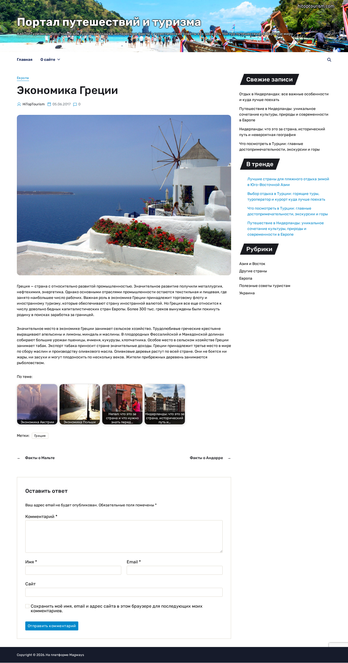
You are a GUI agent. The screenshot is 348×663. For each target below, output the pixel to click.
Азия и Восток (252, 263)
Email (134, 562)
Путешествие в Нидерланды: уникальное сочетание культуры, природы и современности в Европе (283, 114)
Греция (40, 436)
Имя (31, 562)
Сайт (30, 583)
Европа (23, 78)
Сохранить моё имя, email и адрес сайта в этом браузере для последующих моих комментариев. (117, 608)
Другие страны (253, 271)
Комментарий (41, 516)
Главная (24, 59)
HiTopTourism (34, 104)
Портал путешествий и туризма (109, 22)
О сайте (48, 59)
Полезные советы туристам (264, 285)
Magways (76, 655)
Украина (247, 293)
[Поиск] (329, 60)
